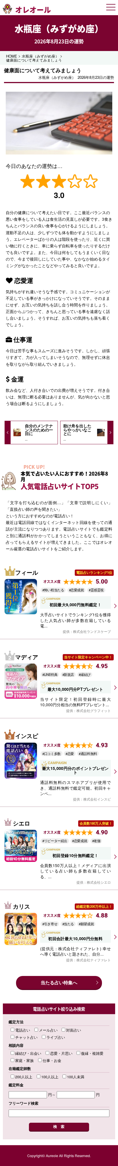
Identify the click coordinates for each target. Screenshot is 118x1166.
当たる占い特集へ (59, 982)
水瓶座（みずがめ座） (59, 28)
